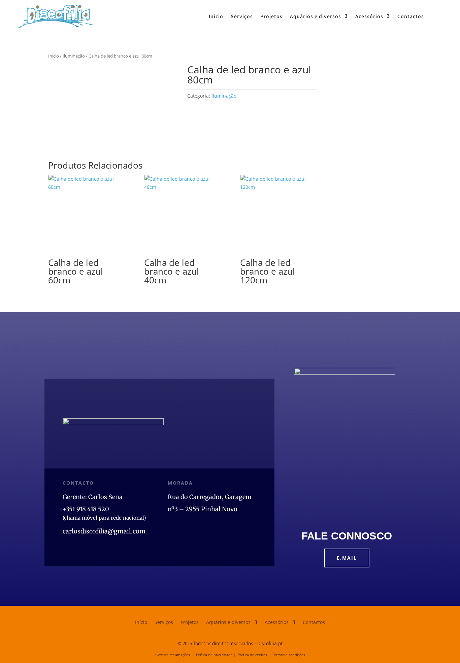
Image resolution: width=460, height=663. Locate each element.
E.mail (347, 558)
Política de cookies (252, 654)
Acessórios (369, 16)
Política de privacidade (214, 654)
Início (216, 16)
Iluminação (74, 56)
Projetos (271, 16)
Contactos (410, 16)
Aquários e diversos (315, 16)
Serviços (242, 16)
